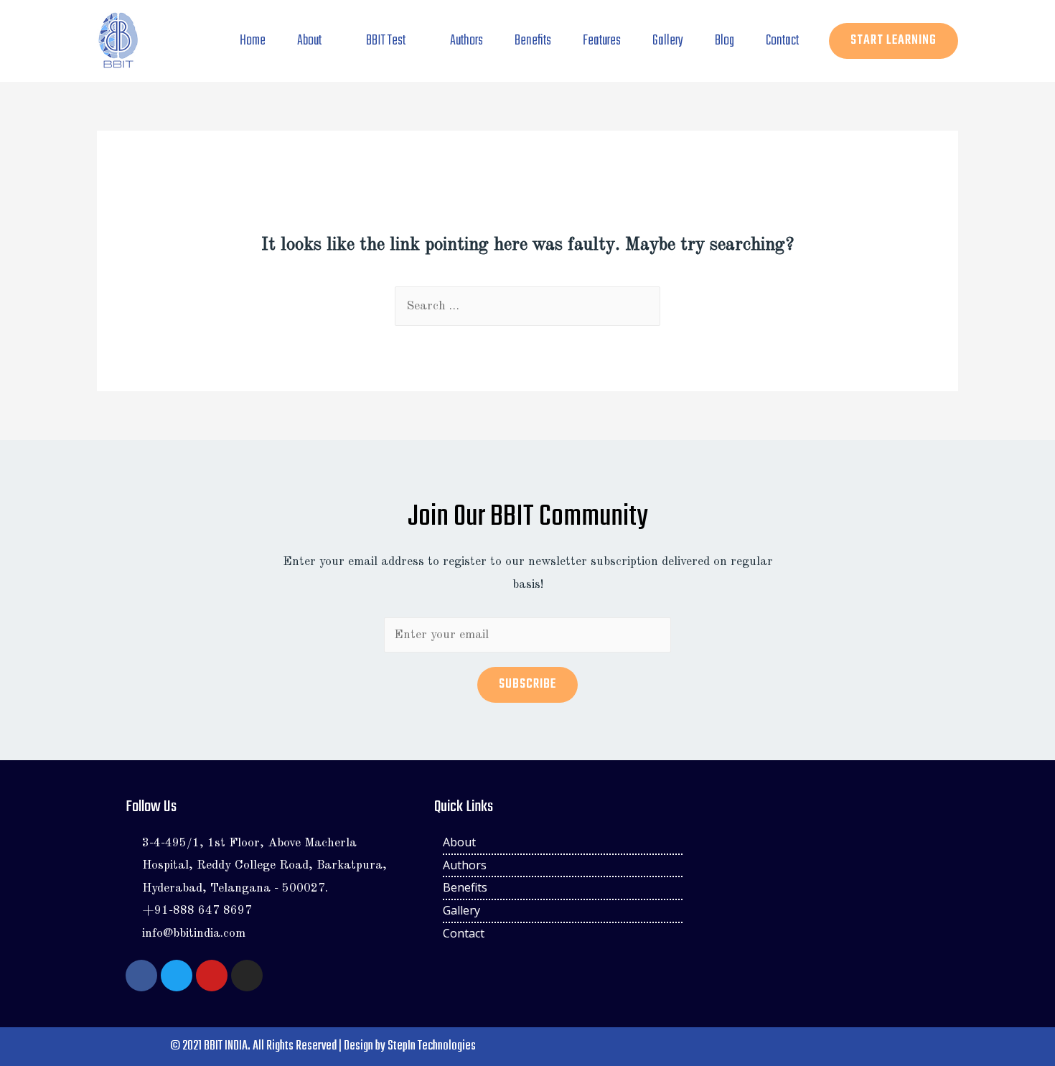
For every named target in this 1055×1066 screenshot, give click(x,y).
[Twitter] (176, 975)
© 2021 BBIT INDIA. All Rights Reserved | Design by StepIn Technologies (323, 1046)
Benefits (533, 40)
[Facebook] (141, 975)
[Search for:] (527, 306)
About (309, 40)
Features (602, 40)
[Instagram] (247, 975)
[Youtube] (212, 975)
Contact (782, 40)
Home (253, 40)
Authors (466, 40)
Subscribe (527, 684)
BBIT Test (385, 40)
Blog (724, 40)
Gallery (667, 40)
